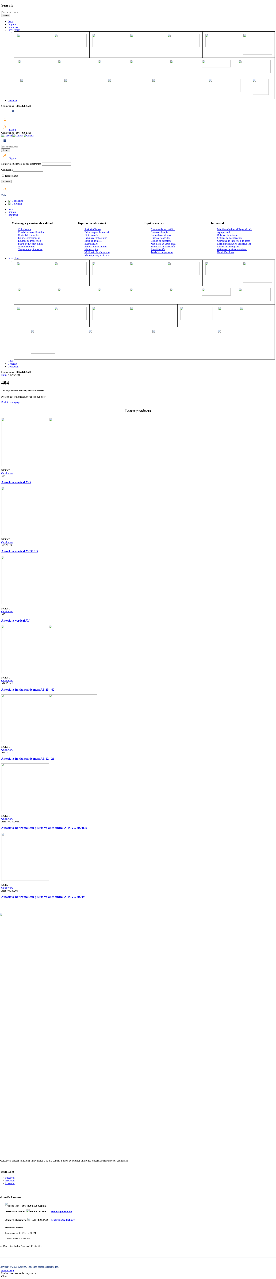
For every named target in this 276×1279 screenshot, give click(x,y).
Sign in (12, 129)
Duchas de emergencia (228, 246)
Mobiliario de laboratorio (97, 252)
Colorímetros (24, 229)
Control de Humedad (28, 235)
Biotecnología (91, 235)
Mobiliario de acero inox (163, 243)
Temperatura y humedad (30, 249)
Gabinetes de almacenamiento (232, 249)
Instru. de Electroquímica (30, 243)
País (3, 195)
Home (4, 375)
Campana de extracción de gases (233, 240)
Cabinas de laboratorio (95, 238)
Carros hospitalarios (161, 235)
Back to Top (7, 1270)
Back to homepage (10, 402)
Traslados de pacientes (162, 252)
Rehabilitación (158, 249)
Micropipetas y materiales (97, 255)
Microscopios (91, 249)
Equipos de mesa (93, 240)
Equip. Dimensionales (29, 238)
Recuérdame (11, 175)
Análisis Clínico (92, 229)
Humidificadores (225, 252)
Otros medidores (26, 246)
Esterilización (91, 243)
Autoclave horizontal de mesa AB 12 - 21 (27, 758)
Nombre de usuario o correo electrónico (21, 163)
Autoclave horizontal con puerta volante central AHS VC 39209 (43, 896)
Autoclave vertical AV (15, 620)
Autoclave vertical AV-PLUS (19, 551)
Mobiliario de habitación (163, 246)
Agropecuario (224, 232)
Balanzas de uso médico (163, 229)
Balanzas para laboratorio (97, 232)
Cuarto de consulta (160, 238)
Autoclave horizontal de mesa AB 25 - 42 (27, 689)
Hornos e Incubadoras (95, 246)
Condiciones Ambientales (31, 232)
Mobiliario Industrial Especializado (234, 229)
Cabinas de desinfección (229, 238)
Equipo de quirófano (161, 240)
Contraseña (7, 169)
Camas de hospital (160, 232)
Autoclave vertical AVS (16, 482)
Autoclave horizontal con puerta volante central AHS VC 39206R (44, 827)
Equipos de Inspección (29, 240)
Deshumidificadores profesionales (234, 243)
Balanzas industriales (227, 235)
